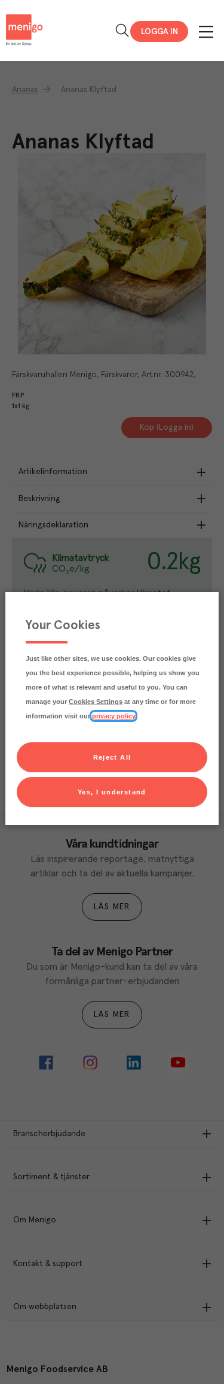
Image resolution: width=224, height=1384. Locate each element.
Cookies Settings (95, 701)
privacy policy (113, 716)
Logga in (159, 32)
